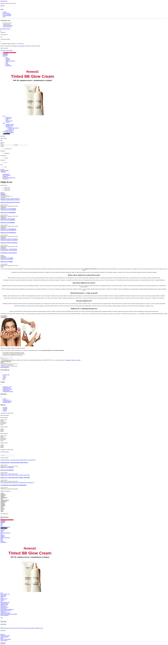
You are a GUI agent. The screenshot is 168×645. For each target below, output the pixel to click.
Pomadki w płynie (4, 604)
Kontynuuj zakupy (4, 517)
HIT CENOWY (4, 528)
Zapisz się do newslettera (6, 361)
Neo (2, 507)
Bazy (2, 534)
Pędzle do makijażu (5, 615)
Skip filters (3, 136)
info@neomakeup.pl (7, 26)
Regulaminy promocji (7, 389)
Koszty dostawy (6, 13)
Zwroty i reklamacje (7, 14)
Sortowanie (3, 196)
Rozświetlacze (3, 542)
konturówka (3, 494)
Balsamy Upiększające (5, 537)
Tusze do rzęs (3, 595)
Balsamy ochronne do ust (6, 610)
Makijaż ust (5, 176)
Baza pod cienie (4, 598)
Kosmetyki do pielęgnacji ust (9, 177)
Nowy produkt (9, 50)
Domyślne (3, 628)
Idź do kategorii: (5, 532)
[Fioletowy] (7, 188)
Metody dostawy (6, 390)
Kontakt (4, 12)
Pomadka (3, 504)
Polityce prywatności (76, 360)
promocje (15, 45)
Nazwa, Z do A (20, 628)
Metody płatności (6, 387)
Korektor (2, 503)
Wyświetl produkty (5, 170)
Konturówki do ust (4, 607)
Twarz (2, 523)
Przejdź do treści (4, 1)
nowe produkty (22, 45)
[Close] (1, 454)
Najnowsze (7, 628)
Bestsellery (7, 153)
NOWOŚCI (3, 521)
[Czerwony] (7, 187)
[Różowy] (7, 190)
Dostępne (38, 628)
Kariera (4, 377)
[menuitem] (85, 52)
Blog (4, 379)
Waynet (7, 415)
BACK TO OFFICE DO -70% (7, 519)
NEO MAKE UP (6, 175)
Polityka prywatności (7, 401)
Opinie (4, 398)
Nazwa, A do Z (13, 628)
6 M (5, 167)
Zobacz (2, 266)
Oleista (6, 157)
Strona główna (6, 174)
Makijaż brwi (3, 596)
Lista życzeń (3, 529)
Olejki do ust (3, 611)
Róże (2, 540)
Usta (1, 525)
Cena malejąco (32, 628)
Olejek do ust (3, 501)
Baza (2, 511)
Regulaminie (68, 360)
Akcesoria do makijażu (5, 527)
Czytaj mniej (3, 317)
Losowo (41, 628)
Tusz (2, 510)
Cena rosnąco (26, 628)
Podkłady (3, 505)
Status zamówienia (7, 15)
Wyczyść (2, 169)
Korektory (3, 535)
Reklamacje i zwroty (7, 386)
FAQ (4, 16)
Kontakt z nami (6, 374)
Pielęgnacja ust (4, 497)
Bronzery (2, 541)
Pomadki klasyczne (5, 603)
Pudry (2, 538)
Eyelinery (3, 599)
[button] (84, 31)
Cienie (2, 597)
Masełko (2, 508)
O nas (4, 375)
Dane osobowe (6, 400)
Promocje (3, 50)
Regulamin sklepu (7, 402)
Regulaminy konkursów (8, 391)
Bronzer (2, 496)
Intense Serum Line (4, 500)
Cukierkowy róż (8, 148)
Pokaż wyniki (3, 621)
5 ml (6, 162)
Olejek (2, 493)
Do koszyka (3, 207)
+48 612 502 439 (6, 24)
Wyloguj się (3, 642)
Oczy (2, 524)
